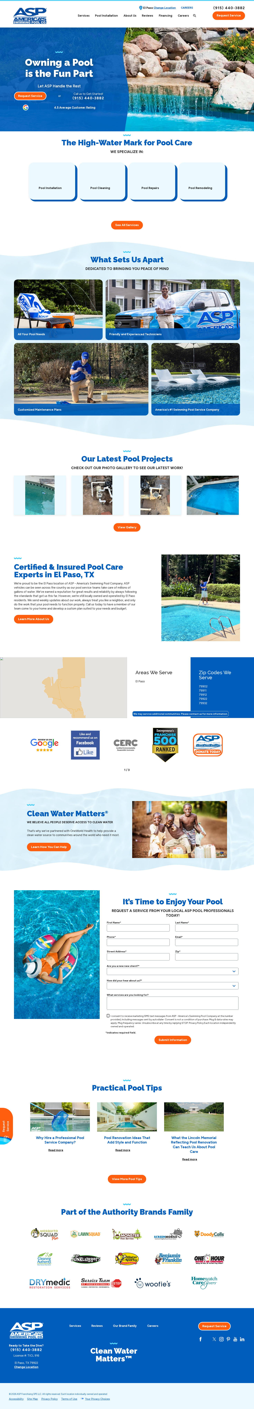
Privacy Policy (196, 1023)
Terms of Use (69, 1399)
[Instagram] (221, 1339)
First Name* (114, 922)
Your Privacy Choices (97, 1399)
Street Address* (116, 951)
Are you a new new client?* (123, 966)
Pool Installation (106, 15)
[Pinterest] (228, 1339)
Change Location (165, 7)
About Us (130, 15)
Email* (179, 937)
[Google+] (193, 1339)
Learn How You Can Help (49, 847)
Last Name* (182, 922)
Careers (187, 7)
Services (84, 15)
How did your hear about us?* (124, 980)
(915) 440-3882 (229, 8)
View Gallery (127, 527)
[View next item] (135, 770)
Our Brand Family (125, 1325)
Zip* (177, 951)
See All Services (127, 225)
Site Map (32, 1399)
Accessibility (16, 1399)
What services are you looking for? (127, 995)
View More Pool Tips (127, 1179)
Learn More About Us (33, 619)
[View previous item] (119, 770)
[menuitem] (83, 15)
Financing (165, 15)
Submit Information (173, 1040)
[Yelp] (207, 1339)
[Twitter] (214, 1339)
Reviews (147, 15)
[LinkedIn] (242, 1339)
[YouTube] (235, 1339)
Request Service (229, 15)
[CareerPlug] (187, 1339)
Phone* (111, 937)
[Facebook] (200, 1339)
